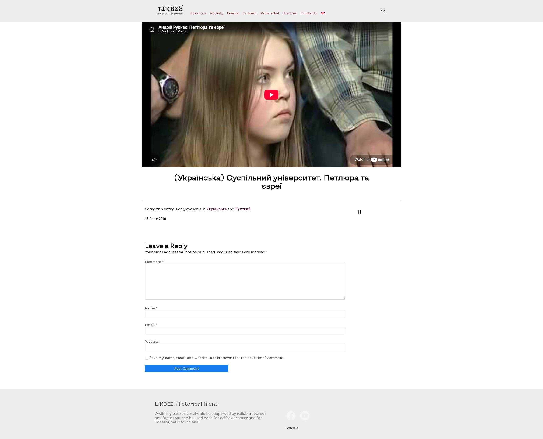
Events (233, 13)
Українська (216, 209)
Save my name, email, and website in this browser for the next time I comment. (216, 357)
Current (249, 13)
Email (151, 325)
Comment (154, 262)
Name (151, 308)
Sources (290, 13)
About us (198, 13)
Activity (216, 13)
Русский (243, 209)
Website (152, 341)
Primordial (270, 13)
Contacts (309, 13)
